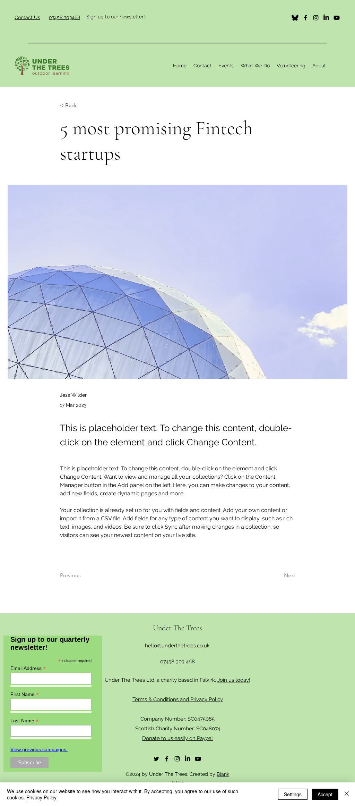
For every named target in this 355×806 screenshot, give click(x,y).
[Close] (347, 794)
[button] (255, 65)
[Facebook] (305, 17)
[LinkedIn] (326, 17)
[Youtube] (336, 17)
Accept (325, 794)
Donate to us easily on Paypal (177, 738)
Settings (293, 794)
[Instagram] (315, 17)
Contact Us (27, 17)
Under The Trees (177, 627)
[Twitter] (295, 17)
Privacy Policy (41, 797)
